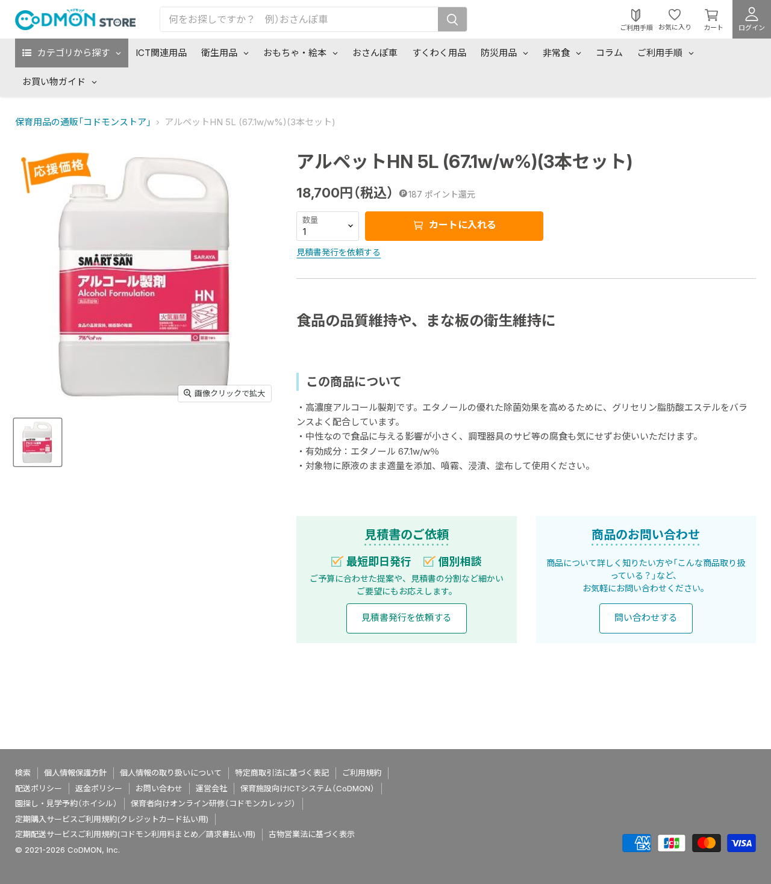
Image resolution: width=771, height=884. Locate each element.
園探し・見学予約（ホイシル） (66, 803)
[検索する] (452, 19)
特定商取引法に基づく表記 (282, 772)
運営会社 (211, 788)
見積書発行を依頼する (338, 252)
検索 (23, 772)
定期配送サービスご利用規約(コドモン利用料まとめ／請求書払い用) (135, 834)
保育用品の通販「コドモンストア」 (83, 122)
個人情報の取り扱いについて (171, 772)
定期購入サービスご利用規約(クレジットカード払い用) (111, 819)
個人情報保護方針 (75, 772)
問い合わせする (646, 617)
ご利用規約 (361, 772)
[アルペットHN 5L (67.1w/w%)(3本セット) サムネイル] (37, 442)
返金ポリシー (98, 788)
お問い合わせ (159, 788)
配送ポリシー (38, 788)
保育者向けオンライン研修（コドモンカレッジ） (213, 803)
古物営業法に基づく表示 (312, 834)
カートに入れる (461, 225)
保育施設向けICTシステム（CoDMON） (307, 788)
